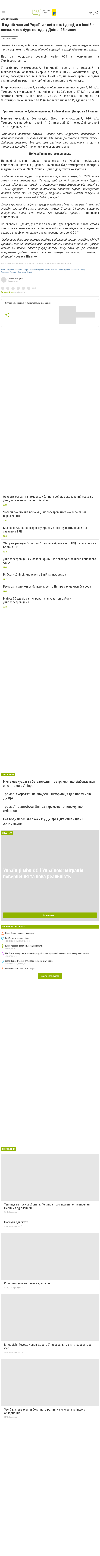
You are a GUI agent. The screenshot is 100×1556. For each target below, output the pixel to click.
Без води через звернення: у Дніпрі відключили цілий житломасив (43, 821)
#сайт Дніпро (64, 270)
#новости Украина (8, 272)
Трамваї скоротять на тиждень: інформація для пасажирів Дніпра (47, 796)
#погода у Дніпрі (25, 272)
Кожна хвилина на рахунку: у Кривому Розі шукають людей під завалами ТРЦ (45, 529)
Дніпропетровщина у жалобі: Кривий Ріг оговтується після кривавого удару (49, 560)
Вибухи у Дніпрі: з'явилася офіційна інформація (35, 574)
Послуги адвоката (16, 1222)
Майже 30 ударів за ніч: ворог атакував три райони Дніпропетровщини (37, 600)
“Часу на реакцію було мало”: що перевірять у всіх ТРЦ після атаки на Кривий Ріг (49, 545)
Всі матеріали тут (50, 915)
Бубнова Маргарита (15, 278)
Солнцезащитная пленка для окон (27, 1283)
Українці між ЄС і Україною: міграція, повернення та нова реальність (44, 873)
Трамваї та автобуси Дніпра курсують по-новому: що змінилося (43, 808)
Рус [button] (90, 12)
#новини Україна (37, 270)
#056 (3, 270)
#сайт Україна (51, 270)
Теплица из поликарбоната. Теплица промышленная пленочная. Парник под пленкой (47, 1206)
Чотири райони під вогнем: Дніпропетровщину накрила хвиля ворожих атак (44, 514)
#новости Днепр (78, 270)
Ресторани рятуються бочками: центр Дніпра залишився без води (47, 586)
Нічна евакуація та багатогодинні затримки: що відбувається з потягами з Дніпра (49, 783)
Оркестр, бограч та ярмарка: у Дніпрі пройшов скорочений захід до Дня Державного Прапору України (48, 498)
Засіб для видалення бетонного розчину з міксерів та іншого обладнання (45, 1411)
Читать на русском (9, 39)
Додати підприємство (50, 976)
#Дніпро (10, 270)
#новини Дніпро (21, 270)
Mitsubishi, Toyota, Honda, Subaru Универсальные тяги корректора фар (48, 1346)
